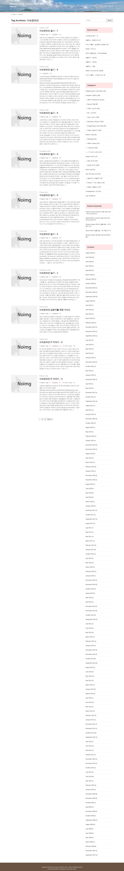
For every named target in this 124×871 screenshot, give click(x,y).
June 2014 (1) (90, 628)
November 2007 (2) (91, 850)
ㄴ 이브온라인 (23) (91, 148)
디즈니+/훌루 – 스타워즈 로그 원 (95, 75)
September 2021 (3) (91, 401)
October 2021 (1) (91, 397)
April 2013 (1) (89, 680)
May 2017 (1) (89, 532)
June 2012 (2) (90, 702)
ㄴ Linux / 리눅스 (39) (92, 117)
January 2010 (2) (91, 789)
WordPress (56, 869)
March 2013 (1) (90, 685)
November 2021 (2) (91, 392)
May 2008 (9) (89, 837)
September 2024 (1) (91, 336)
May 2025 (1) (89, 314)
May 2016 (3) (89, 562)
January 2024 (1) (91, 357)
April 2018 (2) (89, 497)
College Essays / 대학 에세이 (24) (96, 91)
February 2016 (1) (91, 571)
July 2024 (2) (89, 340)
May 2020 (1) (89, 432)
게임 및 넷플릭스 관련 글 (106, 6)
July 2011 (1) (89, 741)
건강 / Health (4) (90, 196)
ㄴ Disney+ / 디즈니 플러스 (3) (95, 182)
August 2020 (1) (90, 427)
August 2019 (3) (90, 453)
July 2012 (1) (89, 698)
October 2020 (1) (91, 423)
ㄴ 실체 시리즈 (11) (91, 161)
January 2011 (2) (91, 754)
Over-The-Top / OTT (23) (93, 174)
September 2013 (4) (91, 663)
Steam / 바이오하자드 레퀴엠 (94, 70)
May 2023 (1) (89, 370)
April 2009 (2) (89, 807)
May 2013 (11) (90, 676)
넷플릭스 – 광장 (90, 66)
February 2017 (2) (91, 545)
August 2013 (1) (90, 667)
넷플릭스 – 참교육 (91, 57)
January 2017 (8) (91, 549)
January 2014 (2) (91, 645)
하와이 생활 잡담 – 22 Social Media (96, 53)
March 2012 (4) (90, 711)
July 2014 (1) (89, 624)
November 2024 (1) (91, 331)
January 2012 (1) (91, 719)
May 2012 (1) (89, 706)
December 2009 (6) (91, 794)
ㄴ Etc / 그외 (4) (90, 113)
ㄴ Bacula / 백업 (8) (91, 104)
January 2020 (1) (91, 440)
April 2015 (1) (89, 602)
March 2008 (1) (90, 842)
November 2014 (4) (91, 610)
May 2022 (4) (89, 388)
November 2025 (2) (91, 292)
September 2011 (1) (91, 737)
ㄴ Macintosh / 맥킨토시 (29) (94, 121)
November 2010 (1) (91, 763)
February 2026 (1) (91, 279)
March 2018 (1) (90, 501)
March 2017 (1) (90, 541)
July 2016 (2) (89, 558)
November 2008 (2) (91, 811)
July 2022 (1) (89, 384)
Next (48, 419)
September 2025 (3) (91, 296)
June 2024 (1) (90, 344)
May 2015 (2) (89, 597)
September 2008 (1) (91, 820)
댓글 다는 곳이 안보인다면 (74, 6)
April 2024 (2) (89, 353)
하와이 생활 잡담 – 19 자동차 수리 (100, 230)
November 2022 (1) (91, 379)
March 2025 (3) (90, 318)
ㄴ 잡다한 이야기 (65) (92, 165)
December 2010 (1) (91, 759)
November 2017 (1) (91, 510)
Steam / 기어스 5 (91, 49)
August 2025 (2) (90, 301)
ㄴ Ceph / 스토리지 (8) (92, 108)
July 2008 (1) (89, 829)
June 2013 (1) (90, 671)
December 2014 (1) (91, 606)
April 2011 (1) (89, 750)
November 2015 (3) (91, 584)
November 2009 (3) (91, 798)
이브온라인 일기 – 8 (92, 36)
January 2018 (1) (91, 506)
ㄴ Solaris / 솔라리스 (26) (93, 130)
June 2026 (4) (90, 261)
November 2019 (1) (91, 449)
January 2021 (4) (91, 414)
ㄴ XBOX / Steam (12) (92, 143)
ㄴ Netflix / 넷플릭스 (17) (93, 187)
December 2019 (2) (91, 445)
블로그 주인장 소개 (59, 6)
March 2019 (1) (90, 462)
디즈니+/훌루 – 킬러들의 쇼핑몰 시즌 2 (97, 44)
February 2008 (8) (91, 846)
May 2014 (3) (89, 632)
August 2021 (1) (90, 405)
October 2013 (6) (91, 658)
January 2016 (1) (91, 576)
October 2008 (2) (91, 815)
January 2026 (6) (91, 283)
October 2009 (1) (91, 802)
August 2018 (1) (90, 484)
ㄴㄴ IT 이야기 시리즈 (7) (93, 152)
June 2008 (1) (90, 833)
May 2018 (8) (89, 493)
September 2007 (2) (91, 855)
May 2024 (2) (89, 349)
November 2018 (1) (91, 480)
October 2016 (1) (91, 554)
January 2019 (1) (91, 471)
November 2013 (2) (91, 654)
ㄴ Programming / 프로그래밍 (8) (95, 126)
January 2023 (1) (91, 375)
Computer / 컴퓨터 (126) (93, 95)
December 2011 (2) (91, 724)
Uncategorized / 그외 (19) (93, 191)
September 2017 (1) (91, 519)
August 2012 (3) (90, 693)
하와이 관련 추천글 (90, 6)
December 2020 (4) (91, 418)
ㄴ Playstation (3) (91, 139)
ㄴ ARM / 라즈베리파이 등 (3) (94, 100)
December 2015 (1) (91, 580)
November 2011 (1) (91, 728)
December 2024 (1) (91, 327)
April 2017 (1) (89, 536)
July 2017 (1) (89, 528)
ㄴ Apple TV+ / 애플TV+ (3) (94, 178)
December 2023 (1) (91, 362)
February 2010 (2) (91, 785)
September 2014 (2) (91, 619)
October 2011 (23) (91, 733)
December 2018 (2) (91, 475)
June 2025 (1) (90, 309)
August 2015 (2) (90, 593)
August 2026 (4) (90, 253)
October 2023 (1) (91, 366)
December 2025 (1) (91, 288)
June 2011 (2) (90, 746)
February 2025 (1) (91, 322)
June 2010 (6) (90, 776)
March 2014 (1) (90, 637)
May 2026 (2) (89, 266)
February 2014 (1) (91, 641)
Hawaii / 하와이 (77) (91, 156)
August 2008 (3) (90, 824)
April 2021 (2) (89, 410)
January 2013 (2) (91, 689)
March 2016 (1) (90, 567)
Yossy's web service (71, 869)
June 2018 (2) (90, 488)
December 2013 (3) (91, 650)
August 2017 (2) (90, 523)
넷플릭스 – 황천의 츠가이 (93, 40)
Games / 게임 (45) (91, 134)
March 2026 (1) (90, 274)
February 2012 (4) (91, 715)
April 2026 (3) (89, 270)
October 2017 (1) (91, 514)
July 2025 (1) (89, 305)
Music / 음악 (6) (90, 169)
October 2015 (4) (91, 589)
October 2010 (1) (91, 767)
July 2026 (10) (90, 257)
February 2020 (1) (91, 436)
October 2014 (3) (91, 615)
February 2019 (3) (91, 466)
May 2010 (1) (89, 781)
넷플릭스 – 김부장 (91, 62)
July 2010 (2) (89, 772)
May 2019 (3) (89, 458)
